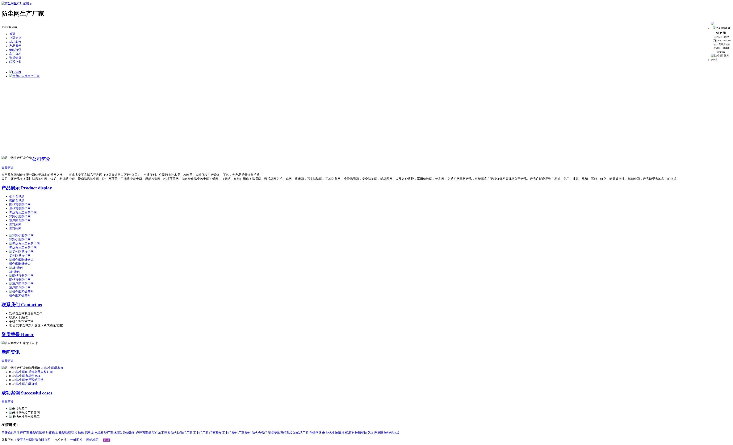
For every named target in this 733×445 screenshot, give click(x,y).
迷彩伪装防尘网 (20, 216)
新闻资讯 (15, 50)
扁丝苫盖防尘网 (20, 208)
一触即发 (76, 439)
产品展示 (15, 45)
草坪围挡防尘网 (20, 220)
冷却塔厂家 (300, 432)
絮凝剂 (349, 432)
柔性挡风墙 (16, 196)
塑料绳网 (15, 224)
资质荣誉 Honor (18, 334)
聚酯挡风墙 (16, 200)
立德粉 (79, 432)
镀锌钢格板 (391, 432)
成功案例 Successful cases (27, 392)
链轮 (248, 432)
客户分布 (15, 54)
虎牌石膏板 (143, 432)
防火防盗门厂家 (181, 432)
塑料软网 (15, 228)
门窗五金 (215, 432)
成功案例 (15, 41)
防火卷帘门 (259, 432)
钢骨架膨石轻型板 (280, 432)
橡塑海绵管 (66, 432)
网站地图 (92, 439)
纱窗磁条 (52, 432)
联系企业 (15, 62)
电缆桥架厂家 (104, 432)
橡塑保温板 (37, 432)
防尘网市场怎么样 (28, 375)
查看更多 (8, 167)
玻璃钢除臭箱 (364, 432)
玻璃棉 (339, 432)
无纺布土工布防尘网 (23, 212)
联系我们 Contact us (22, 304)
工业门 (226, 432)
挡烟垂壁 (315, 432)
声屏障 (378, 432)
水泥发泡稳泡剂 (124, 432)
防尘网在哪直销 (26, 383)
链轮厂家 (238, 432)
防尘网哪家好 (54, 367)
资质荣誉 (15, 58)
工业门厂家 (200, 432)
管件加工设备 (161, 432)
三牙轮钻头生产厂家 (15, 432)
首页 (12, 33)
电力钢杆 (328, 432)
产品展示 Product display (27, 187)
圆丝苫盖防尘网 (20, 204)
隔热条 (89, 432)
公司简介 (15, 37)
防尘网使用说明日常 (30, 379)
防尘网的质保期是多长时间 (34, 371)
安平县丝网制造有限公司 (33, 439)
